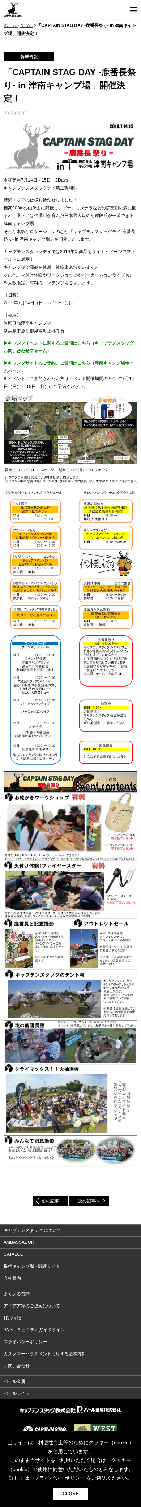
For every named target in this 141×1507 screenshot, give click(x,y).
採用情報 (12, 1317)
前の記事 (50, 1200)
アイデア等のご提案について (32, 1305)
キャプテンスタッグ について (32, 1230)
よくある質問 (17, 1293)
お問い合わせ (17, 1365)
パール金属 (14, 1381)
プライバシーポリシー (25, 1341)
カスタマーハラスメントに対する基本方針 (45, 1353)
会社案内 (12, 1278)
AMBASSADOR (19, 1242)
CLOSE (71, 1493)
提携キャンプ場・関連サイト (32, 1266)
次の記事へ (89, 1200)
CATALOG (14, 1254)
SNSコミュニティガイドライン (34, 1329)
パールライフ (17, 1393)
